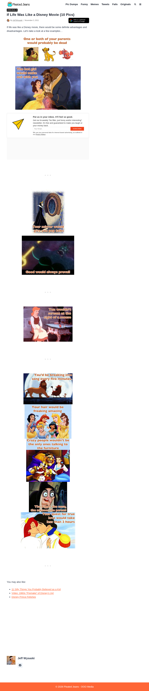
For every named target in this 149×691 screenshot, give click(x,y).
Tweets (105, 4)
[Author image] (8, 20)
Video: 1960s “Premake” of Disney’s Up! (33, 593)
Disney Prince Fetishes (24, 597)
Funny (84, 4)
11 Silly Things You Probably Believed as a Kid (36, 589)
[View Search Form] (135, 4)
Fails (115, 4)
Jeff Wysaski (17, 20)
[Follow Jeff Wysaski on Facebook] (20, 665)
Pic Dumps (72, 4)
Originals (125, 4)
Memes (95, 4)
